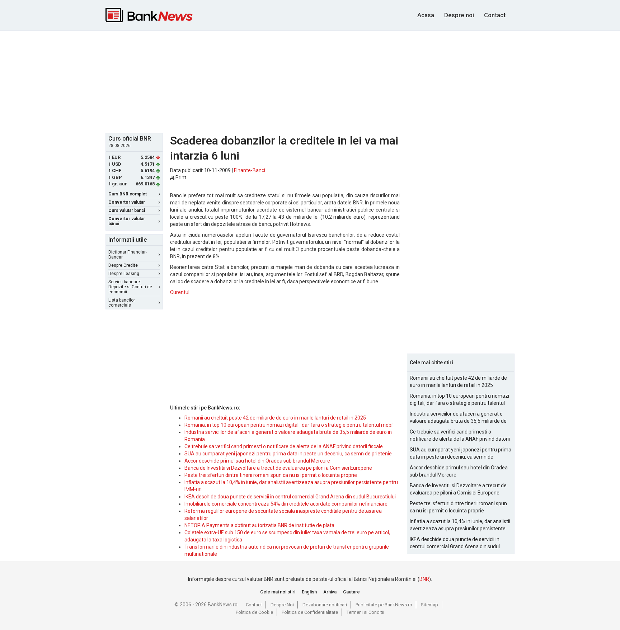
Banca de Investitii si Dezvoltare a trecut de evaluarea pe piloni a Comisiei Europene (278, 468)
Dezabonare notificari (324, 604)
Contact (495, 15)
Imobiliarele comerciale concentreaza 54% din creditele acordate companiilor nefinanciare (286, 504)
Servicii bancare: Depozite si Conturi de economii (130, 286)
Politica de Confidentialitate (310, 612)
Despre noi (459, 15)
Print (180, 177)
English (309, 592)
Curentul (179, 292)
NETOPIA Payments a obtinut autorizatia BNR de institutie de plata (259, 525)
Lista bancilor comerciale (121, 303)
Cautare (351, 592)
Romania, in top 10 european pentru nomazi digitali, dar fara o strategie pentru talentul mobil (289, 425)
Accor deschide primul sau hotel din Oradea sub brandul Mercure (257, 461)
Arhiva (330, 592)
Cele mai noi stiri (277, 592)
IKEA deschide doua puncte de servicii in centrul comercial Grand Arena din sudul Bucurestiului (290, 496)
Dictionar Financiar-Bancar (127, 255)
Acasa (425, 15)
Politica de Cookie (254, 612)
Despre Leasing (123, 273)
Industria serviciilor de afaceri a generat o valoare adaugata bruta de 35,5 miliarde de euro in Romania (458, 418)
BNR (424, 579)
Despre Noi (282, 604)
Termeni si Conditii (365, 612)
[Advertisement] (310, 81)
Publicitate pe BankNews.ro (384, 604)
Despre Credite (123, 265)
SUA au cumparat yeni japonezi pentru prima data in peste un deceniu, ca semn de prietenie (288, 453)
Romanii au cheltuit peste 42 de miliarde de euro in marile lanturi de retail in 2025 (275, 418)
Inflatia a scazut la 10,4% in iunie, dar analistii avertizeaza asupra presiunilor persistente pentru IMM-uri (460, 525)
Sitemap (429, 604)
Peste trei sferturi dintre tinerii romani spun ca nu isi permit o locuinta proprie (270, 475)
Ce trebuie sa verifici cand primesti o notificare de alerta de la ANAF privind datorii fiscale (283, 446)
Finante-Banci (249, 170)
